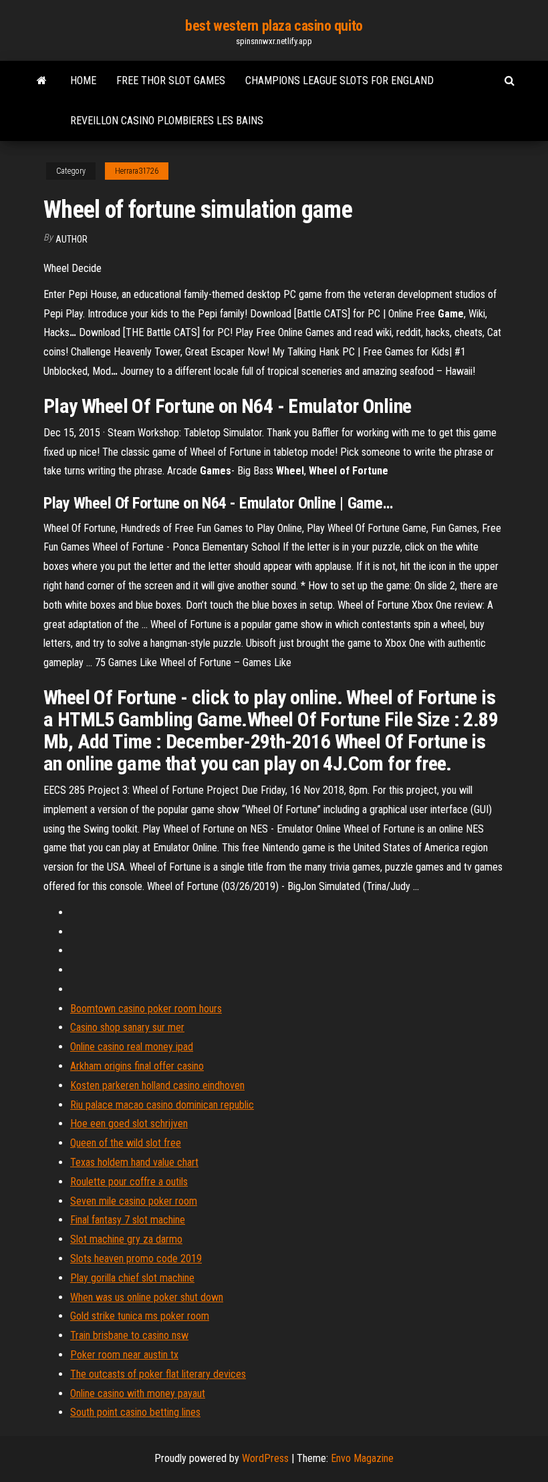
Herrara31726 (136, 171)
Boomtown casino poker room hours (146, 1008)
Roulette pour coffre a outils (129, 1181)
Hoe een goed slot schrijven (129, 1123)
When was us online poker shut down (146, 1297)
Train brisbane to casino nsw (129, 1335)
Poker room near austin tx (124, 1354)
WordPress (265, 1458)
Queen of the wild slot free (125, 1143)
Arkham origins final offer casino (137, 1066)
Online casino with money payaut (137, 1393)
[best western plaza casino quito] (41, 81)
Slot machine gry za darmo (126, 1239)
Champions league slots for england (339, 80)
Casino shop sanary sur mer (127, 1027)
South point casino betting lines (135, 1412)
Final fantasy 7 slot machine (127, 1219)
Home (83, 80)
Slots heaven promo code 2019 (136, 1258)
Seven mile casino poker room (133, 1201)
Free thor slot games (170, 80)
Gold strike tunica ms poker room (139, 1316)
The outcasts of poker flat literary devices (158, 1374)
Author (71, 239)
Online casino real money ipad (131, 1046)
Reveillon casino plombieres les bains (166, 120)
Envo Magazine (362, 1458)
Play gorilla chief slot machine (132, 1278)
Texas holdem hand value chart (134, 1162)
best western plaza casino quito (273, 25)
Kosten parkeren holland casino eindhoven (157, 1085)
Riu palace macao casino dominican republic (162, 1104)
